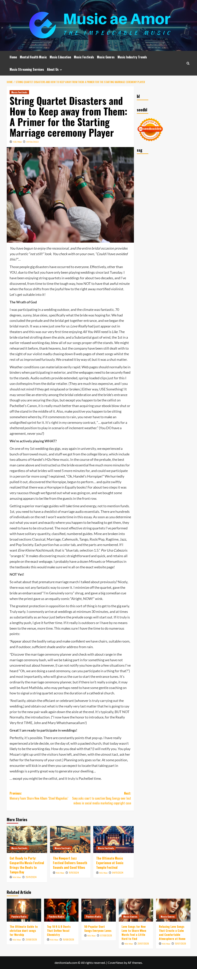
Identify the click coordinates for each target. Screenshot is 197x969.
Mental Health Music (33, 57)
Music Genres (106, 57)
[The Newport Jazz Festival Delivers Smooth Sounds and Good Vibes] (70, 839)
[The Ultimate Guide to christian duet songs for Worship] (24, 910)
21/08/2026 (31, 939)
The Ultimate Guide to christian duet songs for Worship (24, 930)
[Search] (188, 63)
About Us (53, 69)
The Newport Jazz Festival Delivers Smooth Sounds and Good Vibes (70, 863)
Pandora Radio (18, 916)
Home (13, 57)
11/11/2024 (74, 872)
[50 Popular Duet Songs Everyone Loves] (98, 910)
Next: (101, 798)
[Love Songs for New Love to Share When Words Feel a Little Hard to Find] (136, 910)
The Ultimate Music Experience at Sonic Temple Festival (109, 863)
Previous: (39, 796)
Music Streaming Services (27, 69)
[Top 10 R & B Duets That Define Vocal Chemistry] (61, 910)
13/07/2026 (180, 943)
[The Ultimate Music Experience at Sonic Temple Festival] (113, 839)
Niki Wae (17, 141)
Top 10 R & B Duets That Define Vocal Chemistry (59, 930)
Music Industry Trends (132, 57)
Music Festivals (84, 57)
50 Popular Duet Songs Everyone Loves (97, 928)
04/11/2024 (117, 872)
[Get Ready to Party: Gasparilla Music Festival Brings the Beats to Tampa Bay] (27, 839)
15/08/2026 (68, 939)
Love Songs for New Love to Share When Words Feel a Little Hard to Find (134, 932)
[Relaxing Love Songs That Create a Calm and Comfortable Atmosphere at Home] (173, 910)
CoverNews (115, 962)
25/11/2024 (31, 877)
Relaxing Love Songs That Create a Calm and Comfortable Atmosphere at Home (172, 932)
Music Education (60, 57)
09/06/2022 (32, 141)
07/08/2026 (106, 935)
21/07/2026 (143, 943)
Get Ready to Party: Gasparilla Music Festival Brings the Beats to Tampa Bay (27, 865)
